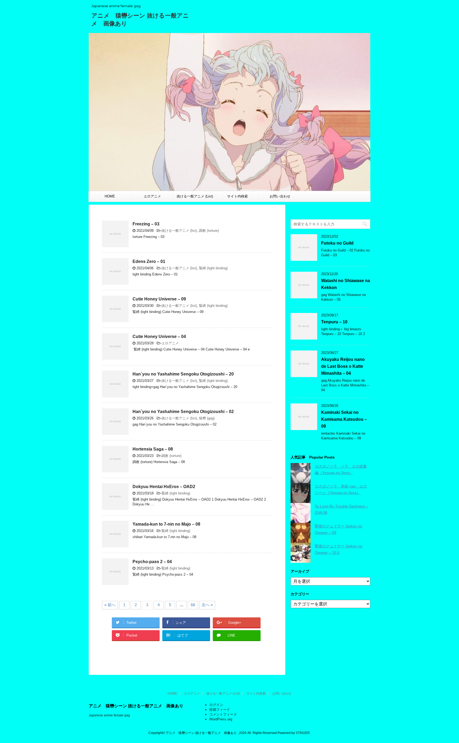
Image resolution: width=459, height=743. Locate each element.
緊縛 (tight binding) (213, 268)
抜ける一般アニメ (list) (179, 231)
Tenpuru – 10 (334, 322)
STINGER (303, 733)
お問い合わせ (280, 196)
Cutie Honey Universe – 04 (159, 336)
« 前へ (110, 604)
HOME (110, 196)
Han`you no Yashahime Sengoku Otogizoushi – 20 (183, 374)
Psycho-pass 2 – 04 (152, 561)
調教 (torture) (209, 231)
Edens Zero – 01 (149, 261)
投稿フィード (219, 710)
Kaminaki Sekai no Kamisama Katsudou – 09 (344, 419)
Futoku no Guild (337, 243)
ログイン (216, 705)
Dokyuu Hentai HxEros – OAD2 (164, 486)
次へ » (207, 604)
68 (193, 604)
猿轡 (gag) (207, 418)
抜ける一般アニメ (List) (195, 196)
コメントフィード (223, 714)
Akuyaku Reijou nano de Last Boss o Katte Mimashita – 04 (343, 366)
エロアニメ (152, 196)
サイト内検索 (237, 196)
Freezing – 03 (146, 224)
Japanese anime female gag (109, 715)
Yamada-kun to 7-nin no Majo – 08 (166, 524)
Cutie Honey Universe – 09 (159, 299)
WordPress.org (220, 719)
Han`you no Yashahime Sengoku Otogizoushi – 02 (183, 411)
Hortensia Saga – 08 (153, 449)
